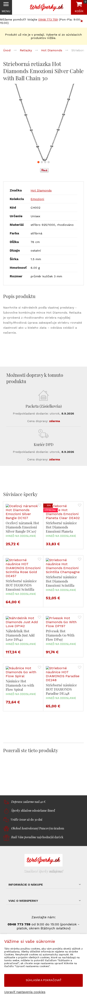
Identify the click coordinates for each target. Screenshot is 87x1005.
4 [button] (49, 162)
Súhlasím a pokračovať (43, 980)
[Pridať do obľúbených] (39, 505)
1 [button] (38, 162)
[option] (43, 124)
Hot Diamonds (41, 190)
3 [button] (45, 162)
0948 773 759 (48, 19)
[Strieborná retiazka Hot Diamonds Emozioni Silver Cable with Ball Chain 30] (43, 124)
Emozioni (37, 199)
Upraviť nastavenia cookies (24, 992)
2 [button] (42, 162)
